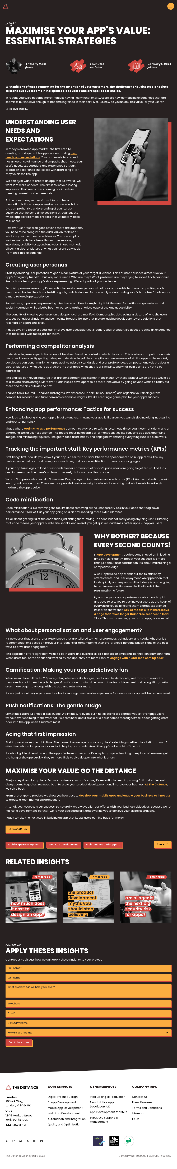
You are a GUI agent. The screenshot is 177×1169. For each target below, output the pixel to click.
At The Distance (156, 784)
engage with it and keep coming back (137, 658)
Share (160, 844)
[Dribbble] (41, 1141)
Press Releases (142, 1102)
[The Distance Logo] (22, 1087)
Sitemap (137, 1113)
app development (110, 554)
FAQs (135, 1119)
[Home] (5, 6)
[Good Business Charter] (114, 1141)
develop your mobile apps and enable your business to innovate (124, 795)
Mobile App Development (24, 845)
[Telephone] (7, 1141)
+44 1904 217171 (16, 1125)
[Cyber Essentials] (99, 1141)
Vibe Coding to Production (107, 1097)
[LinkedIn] (20, 1141)
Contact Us (139, 1097)
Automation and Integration (67, 1119)
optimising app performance (44, 428)
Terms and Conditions (147, 1108)
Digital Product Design (63, 1097)
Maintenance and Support (103, 845)
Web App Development (63, 845)
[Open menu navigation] (170, 6)
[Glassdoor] (129, 1141)
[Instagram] (34, 1141)
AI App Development (62, 1102)
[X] (27, 1141)
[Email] (13, 1141)
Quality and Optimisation (64, 1124)
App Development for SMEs (108, 1112)
